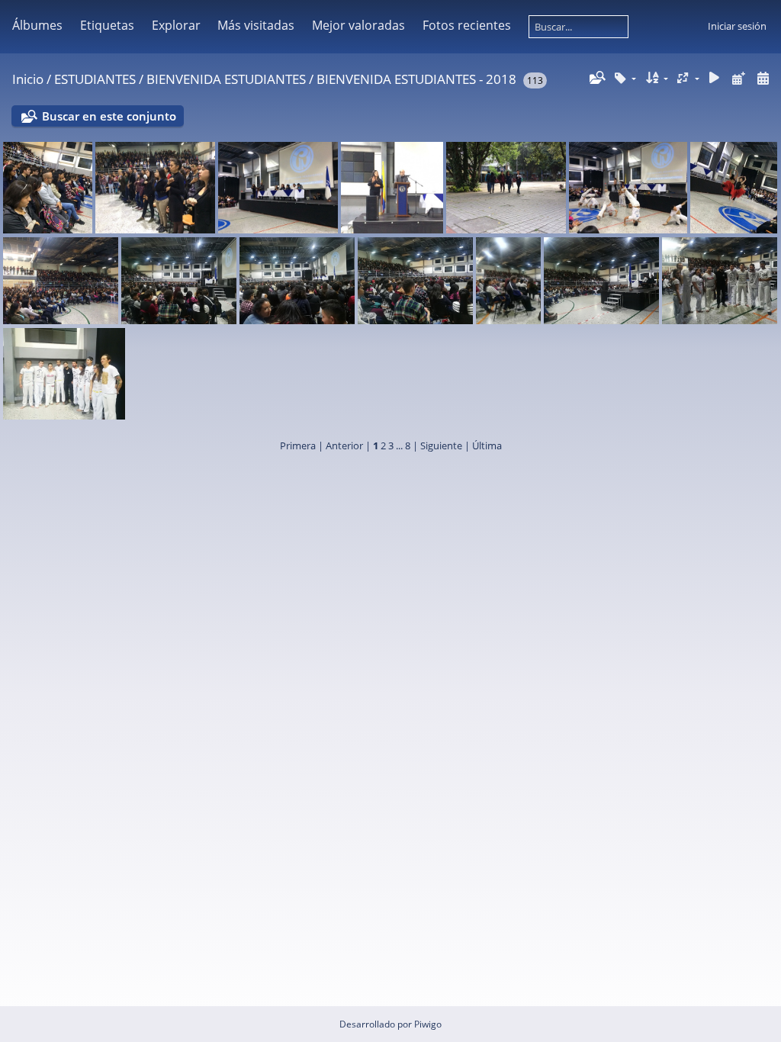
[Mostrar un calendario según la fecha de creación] (763, 78)
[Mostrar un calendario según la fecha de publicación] (738, 78)
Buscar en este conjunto (109, 116)
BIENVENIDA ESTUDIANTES (226, 79)
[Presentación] (714, 78)
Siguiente (441, 445)
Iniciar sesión (737, 26)
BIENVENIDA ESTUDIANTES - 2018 (416, 79)
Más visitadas (255, 25)
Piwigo (428, 1024)
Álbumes (37, 25)
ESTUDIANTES (95, 79)
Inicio (27, 79)
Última (487, 445)
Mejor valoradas (358, 25)
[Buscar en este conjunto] (596, 78)
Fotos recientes (467, 25)
